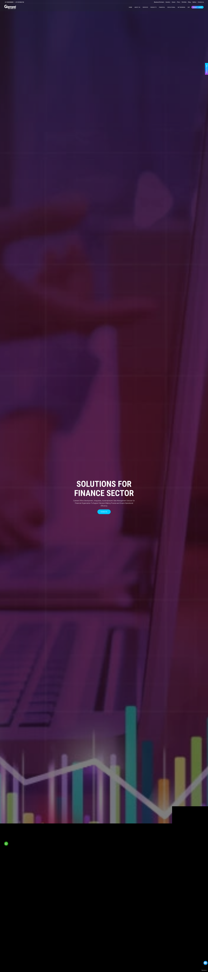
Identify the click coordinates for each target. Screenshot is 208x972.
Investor (168, 2)
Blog (189, 2)
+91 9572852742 (19, 2)
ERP (189, 7)
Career (173, 2)
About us (137, 7)
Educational (171, 7)
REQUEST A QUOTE (197, 7)
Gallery (194, 2)
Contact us (201, 2)
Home (130, 7)
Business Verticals (159, 2)
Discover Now (104, 514)
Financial (162, 7)
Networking (181, 7)
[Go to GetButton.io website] (204, 970)
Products (153, 7)
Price (178, 2)
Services (145, 7)
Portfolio (184, 2)
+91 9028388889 (9, 2)
